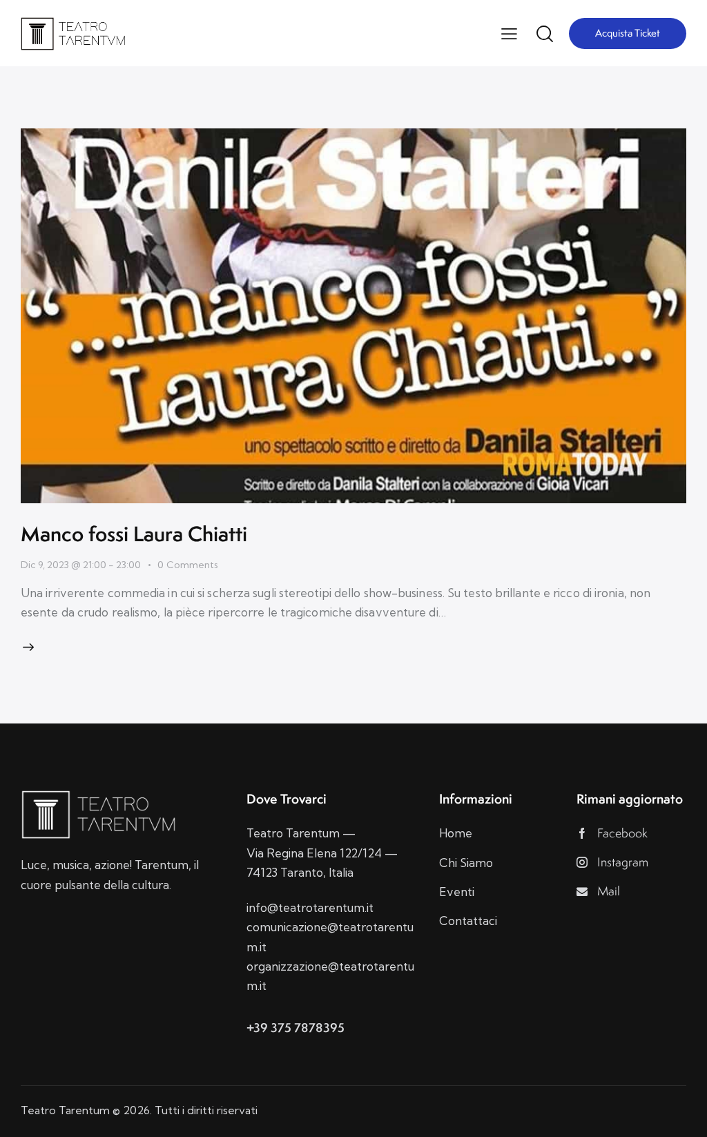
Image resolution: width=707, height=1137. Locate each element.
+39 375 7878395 (295, 1027)
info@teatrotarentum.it (310, 907)
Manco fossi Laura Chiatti (134, 533)
